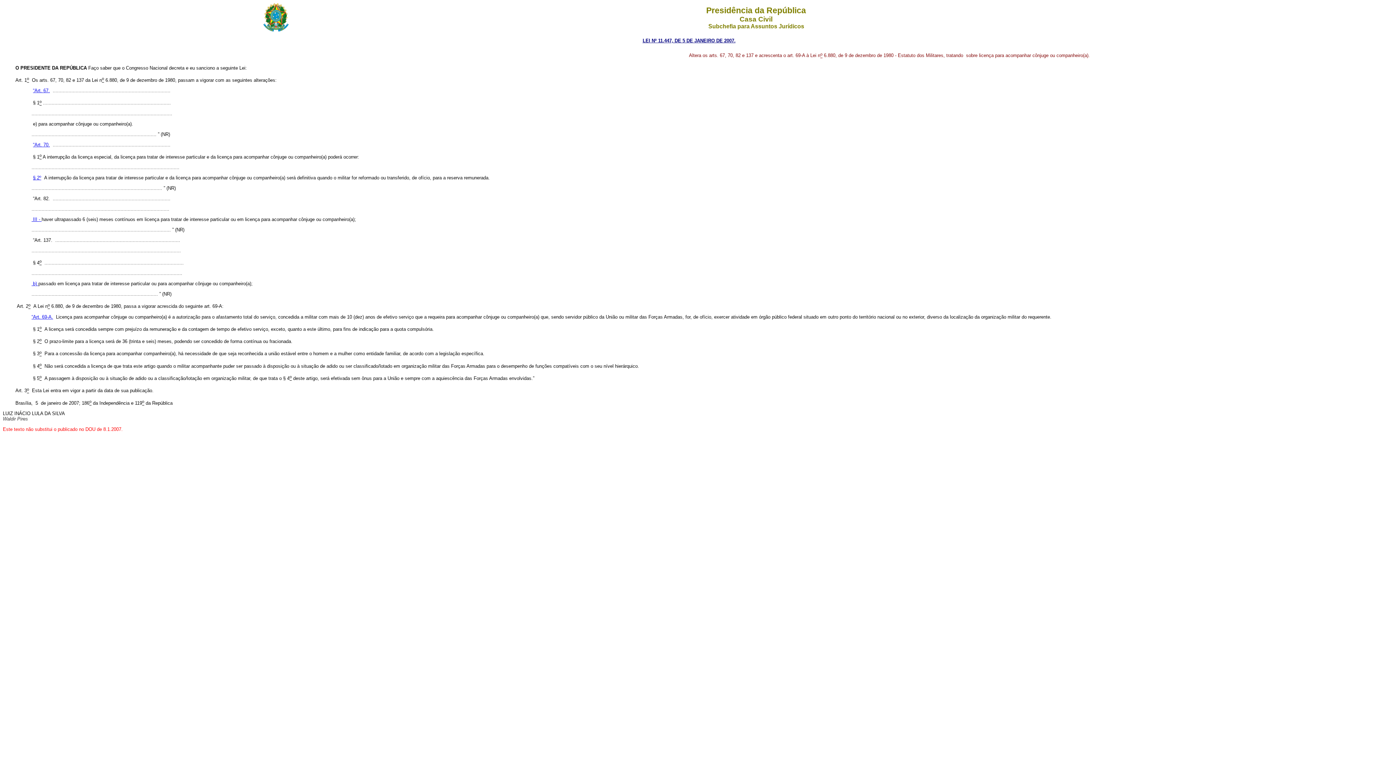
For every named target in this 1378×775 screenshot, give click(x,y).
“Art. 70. (41, 144)
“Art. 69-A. (42, 317)
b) (35, 283)
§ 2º (37, 177)
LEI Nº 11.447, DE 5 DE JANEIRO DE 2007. (689, 40)
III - (37, 219)
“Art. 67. (41, 90)
